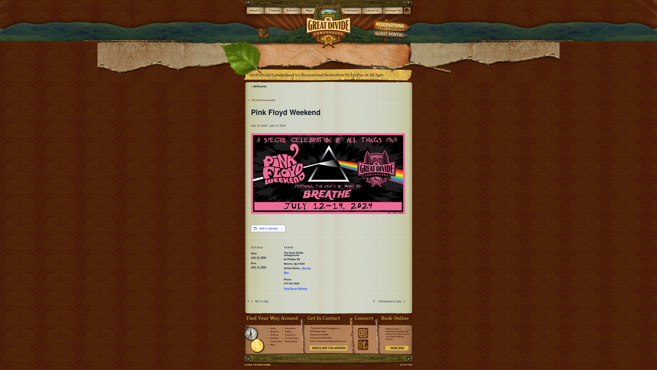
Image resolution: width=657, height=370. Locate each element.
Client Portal (392, 36)
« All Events (258, 86)
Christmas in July (390, 301)
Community (351, 10)
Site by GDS (406, 364)
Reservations (392, 25)
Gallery (288, 331)
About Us (255, 10)
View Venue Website (295, 288)
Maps (309, 10)
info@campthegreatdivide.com (331, 341)
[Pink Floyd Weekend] (328, 173)
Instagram (363, 333)
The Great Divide (328, 24)
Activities (292, 10)
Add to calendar (268, 228)
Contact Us (372, 10)
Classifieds (290, 328)
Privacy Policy (291, 338)
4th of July (261, 301)
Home (407, 10)
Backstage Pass (393, 10)
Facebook (263, 32)
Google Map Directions (328, 348)
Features (274, 10)
